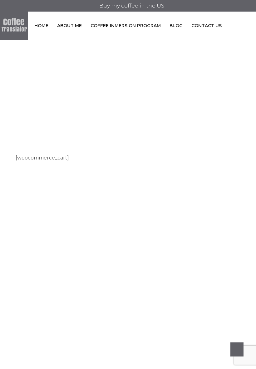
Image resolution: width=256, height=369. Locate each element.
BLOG (176, 25)
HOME (41, 25)
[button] (128, 6)
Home (116, 85)
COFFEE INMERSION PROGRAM (126, 25)
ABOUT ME (69, 25)
